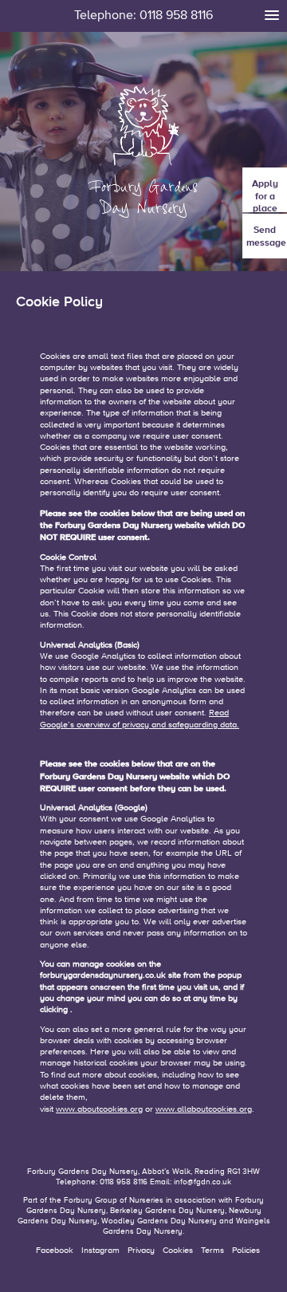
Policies (246, 1250)
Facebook (54, 1250)
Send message (266, 236)
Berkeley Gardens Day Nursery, (169, 1211)
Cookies (178, 1250)
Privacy (141, 1250)
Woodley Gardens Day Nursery (159, 1221)
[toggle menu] (272, 15)
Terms (212, 1250)
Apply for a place (265, 195)
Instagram (100, 1250)
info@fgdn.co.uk (202, 1182)
